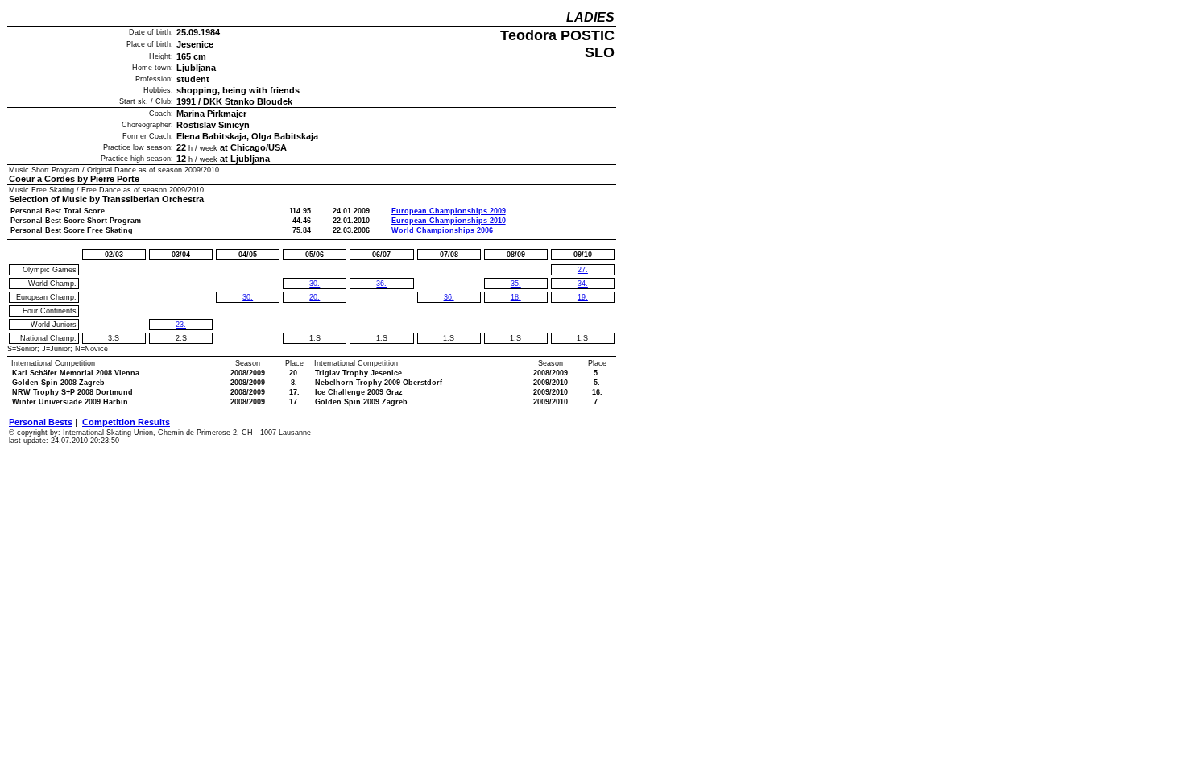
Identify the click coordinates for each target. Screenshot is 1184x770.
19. (583, 297)
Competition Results (126, 422)
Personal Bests (40, 422)
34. (583, 283)
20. (314, 297)
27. (583, 270)
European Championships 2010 (448, 221)
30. (247, 297)
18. (516, 297)
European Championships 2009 (448, 211)
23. (181, 325)
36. (381, 283)
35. (516, 283)
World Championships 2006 (442, 230)
